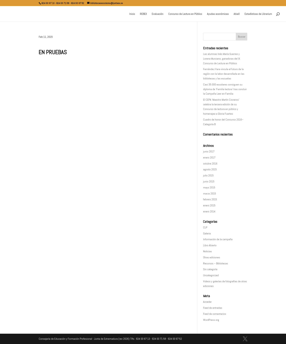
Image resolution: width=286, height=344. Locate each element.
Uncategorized (211, 275)
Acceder (207, 302)
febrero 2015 (210, 199)
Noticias (207, 251)
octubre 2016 (210, 163)
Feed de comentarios (214, 314)
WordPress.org (211, 320)
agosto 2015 (210, 169)
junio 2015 (208, 181)
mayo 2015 (209, 187)
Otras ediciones (211, 257)
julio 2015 (208, 175)
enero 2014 (209, 211)
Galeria (207, 233)
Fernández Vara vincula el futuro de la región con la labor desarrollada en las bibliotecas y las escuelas (223, 73)
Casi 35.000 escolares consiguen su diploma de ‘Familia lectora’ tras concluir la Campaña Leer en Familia (225, 89)
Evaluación (157, 14)
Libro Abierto (210, 245)
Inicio (132, 14)
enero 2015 (209, 205)
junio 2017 (208, 151)
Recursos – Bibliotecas (215, 263)
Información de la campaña (217, 239)
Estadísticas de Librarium (258, 14)
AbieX (237, 14)
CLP (205, 227)
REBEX (143, 14)
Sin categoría (210, 269)
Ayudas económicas (218, 14)
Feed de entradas (212, 308)
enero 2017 (209, 157)
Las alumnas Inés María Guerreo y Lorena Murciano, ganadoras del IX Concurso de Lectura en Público (221, 58)
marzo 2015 (209, 193)
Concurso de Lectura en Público (185, 14)
